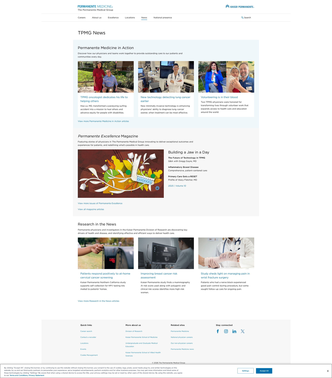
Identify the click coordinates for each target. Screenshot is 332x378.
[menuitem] (83, 18)
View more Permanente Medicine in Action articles (103, 121)
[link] (89, 326)
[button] (95, 8)
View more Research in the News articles (98, 301)
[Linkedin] (232, 331)
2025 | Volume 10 (177, 186)
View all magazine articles (91, 209)
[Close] (328, 371)
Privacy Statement (36, 375)
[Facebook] (218, 331)
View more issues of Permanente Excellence (100, 203)
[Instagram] (224, 331)
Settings (245, 371)
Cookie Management (89, 355)
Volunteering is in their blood (219, 97)
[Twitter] (240, 331)
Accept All (264, 371)
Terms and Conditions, (19, 375)
